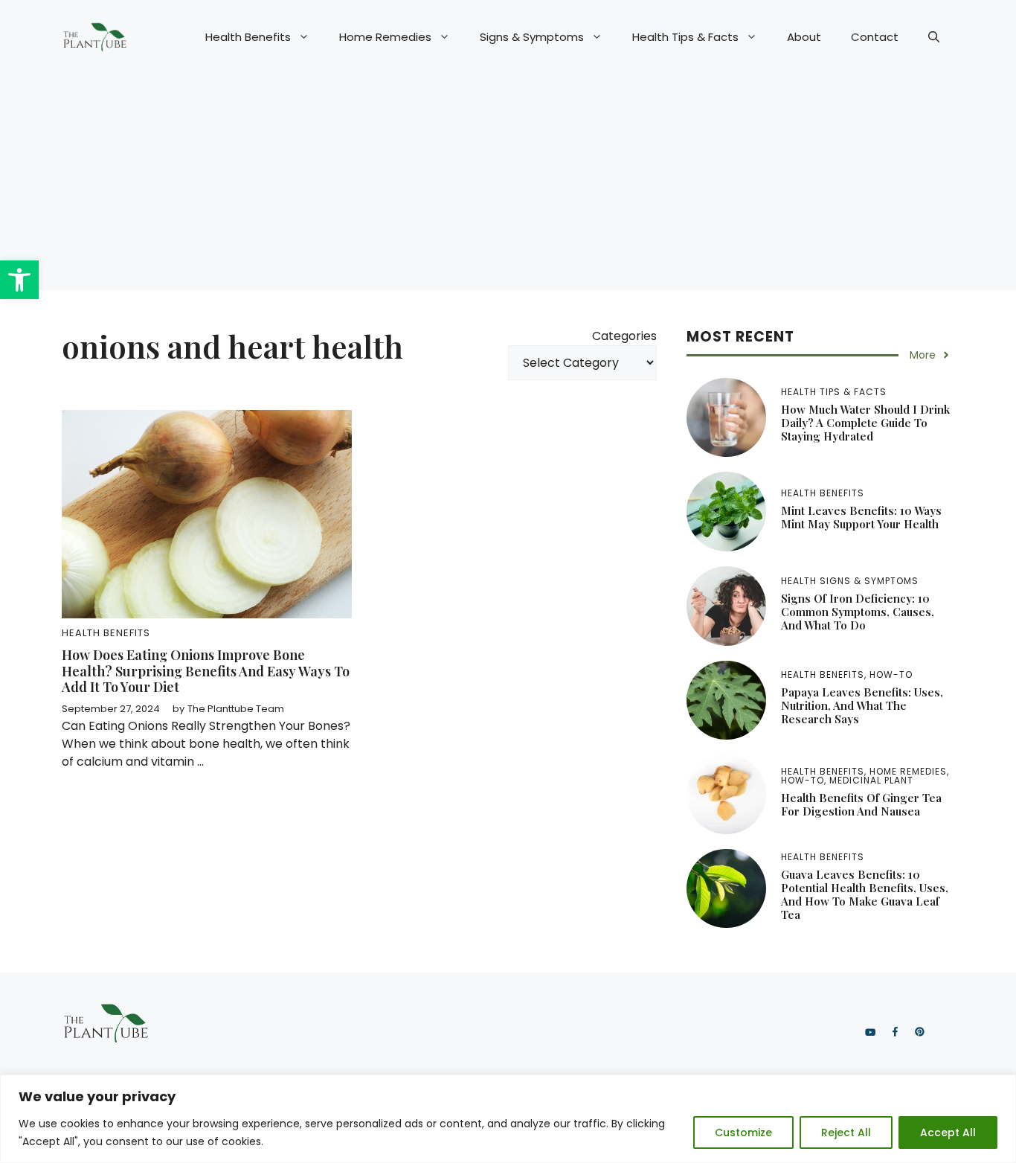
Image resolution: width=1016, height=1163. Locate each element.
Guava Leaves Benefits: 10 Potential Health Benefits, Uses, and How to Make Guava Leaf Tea (864, 894)
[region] (508, 1118)
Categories (624, 336)
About (804, 37)
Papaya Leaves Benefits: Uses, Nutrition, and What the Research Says (862, 705)
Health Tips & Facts (685, 37)
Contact (874, 37)
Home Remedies (385, 37)
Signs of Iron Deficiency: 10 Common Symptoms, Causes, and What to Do (857, 611)
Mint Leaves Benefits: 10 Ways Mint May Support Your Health (861, 517)
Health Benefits (248, 37)
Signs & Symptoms (532, 37)
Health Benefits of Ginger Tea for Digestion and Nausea (861, 804)
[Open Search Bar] (933, 37)
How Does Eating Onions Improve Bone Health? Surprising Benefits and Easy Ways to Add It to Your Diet (206, 671)
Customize (743, 1132)
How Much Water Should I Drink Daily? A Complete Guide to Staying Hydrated (865, 422)
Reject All (846, 1132)
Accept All (948, 1132)
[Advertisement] (508, 186)
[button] (19, 279)
